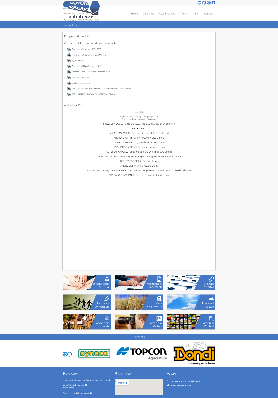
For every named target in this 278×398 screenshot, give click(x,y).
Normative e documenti (154, 284)
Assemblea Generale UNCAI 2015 (86, 49)
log (196, 13)
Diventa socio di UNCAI (101, 284)
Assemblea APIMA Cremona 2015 (86, 66)
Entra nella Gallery (155, 323)
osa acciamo (167, 13)
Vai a (153, 304)
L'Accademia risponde (102, 323)
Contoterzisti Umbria (81, 83)
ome (134, 13)
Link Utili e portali (209, 284)
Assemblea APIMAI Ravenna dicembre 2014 (91, 71)
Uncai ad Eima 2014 (80, 77)
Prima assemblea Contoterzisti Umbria (89, 54)
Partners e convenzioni (102, 304)
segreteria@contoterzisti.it (80, 393)
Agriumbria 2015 (79, 60)
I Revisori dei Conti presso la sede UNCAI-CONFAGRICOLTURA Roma (101, 88)
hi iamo (148, 13)
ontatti (208, 13)
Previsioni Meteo (208, 304)
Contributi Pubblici (208, 323)
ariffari (184, 13)
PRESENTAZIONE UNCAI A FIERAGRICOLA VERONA (93, 94)
